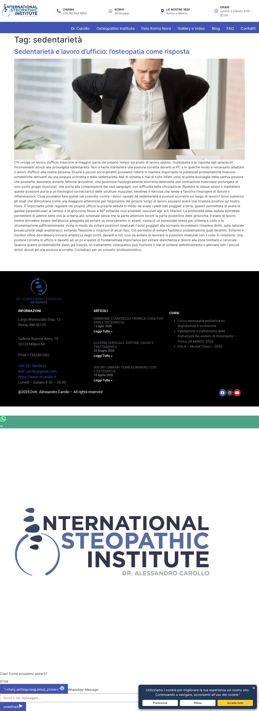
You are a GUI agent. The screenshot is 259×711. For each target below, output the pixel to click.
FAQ (230, 28)
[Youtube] (237, 392)
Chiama (68, 9)
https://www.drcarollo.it (37, 377)
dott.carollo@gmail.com (37, 371)
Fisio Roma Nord (156, 28)
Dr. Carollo (80, 28)
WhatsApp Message (83, 689)
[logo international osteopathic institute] (19, 10)
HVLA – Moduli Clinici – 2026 (199, 346)
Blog (216, 28)
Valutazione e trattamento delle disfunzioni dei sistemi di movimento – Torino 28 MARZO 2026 (207, 336)
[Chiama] (59, 11)
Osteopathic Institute (116, 28)
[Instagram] (230, 392)
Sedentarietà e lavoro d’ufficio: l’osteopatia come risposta (101, 51)
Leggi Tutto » (103, 331)
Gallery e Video (191, 28)
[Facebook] (222, 392)
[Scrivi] (111, 11)
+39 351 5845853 (32, 366)
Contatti (248, 28)
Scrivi (119, 9)
